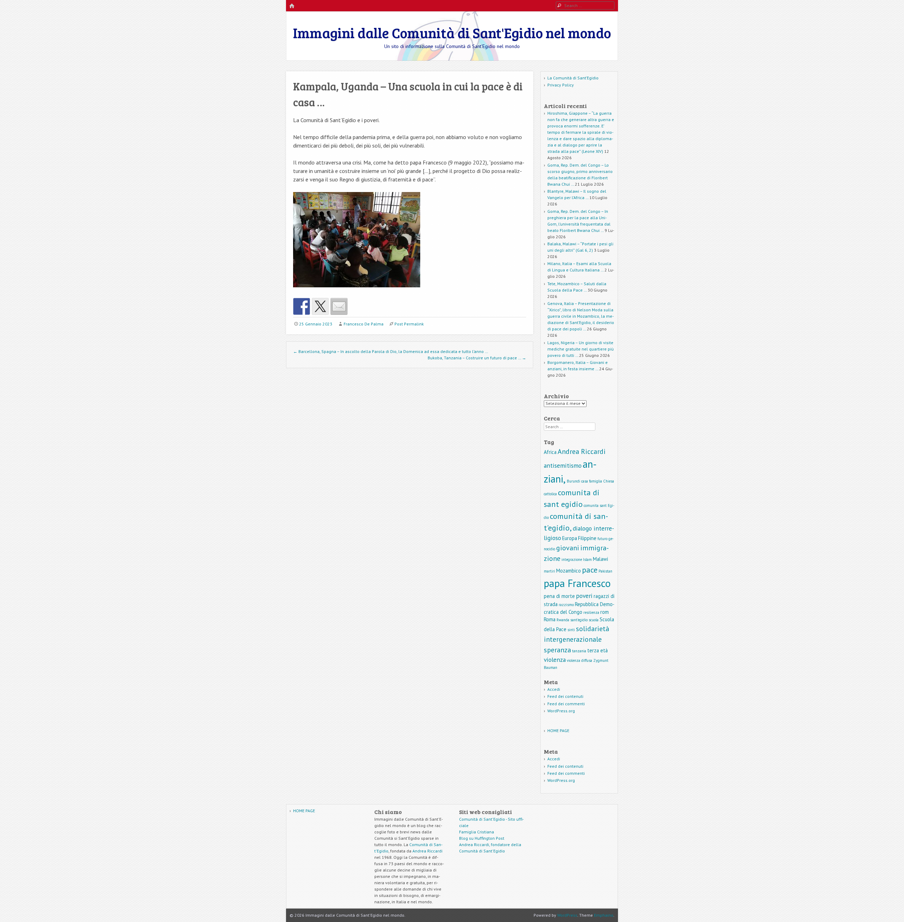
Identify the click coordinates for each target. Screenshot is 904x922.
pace (589, 569)
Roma (549, 619)
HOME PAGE (558, 730)
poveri (584, 596)
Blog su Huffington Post (481, 838)
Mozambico (568, 570)
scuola (594, 619)
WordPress (567, 915)
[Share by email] (339, 306)
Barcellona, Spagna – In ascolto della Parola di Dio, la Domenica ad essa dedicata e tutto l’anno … (390, 351)
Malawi (600, 559)
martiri (549, 571)
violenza (555, 659)
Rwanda (563, 619)
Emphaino (603, 915)
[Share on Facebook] (301, 306)
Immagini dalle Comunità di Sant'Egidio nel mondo (452, 32)
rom (604, 612)
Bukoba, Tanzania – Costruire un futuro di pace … (477, 357)
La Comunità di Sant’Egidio (573, 77)
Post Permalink (409, 324)
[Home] (292, 6)
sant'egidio (579, 619)
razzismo (566, 604)
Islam (587, 559)
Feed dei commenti (566, 703)
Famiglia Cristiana (476, 831)
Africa (550, 452)
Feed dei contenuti (565, 696)
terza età (597, 650)
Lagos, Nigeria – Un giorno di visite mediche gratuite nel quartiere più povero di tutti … (580, 349)
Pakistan (605, 571)
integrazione (571, 559)
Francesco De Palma (363, 324)
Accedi (553, 689)
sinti (571, 629)
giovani (567, 547)
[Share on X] (320, 306)
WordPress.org (561, 710)
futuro (602, 538)
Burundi (573, 481)
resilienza (591, 612)
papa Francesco (577, 583)
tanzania (579, 650)
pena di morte (559, 596)
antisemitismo (563, 465)
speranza (557, 649)
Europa (569, 538)
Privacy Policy (560, 85)
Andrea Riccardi (582, 451)
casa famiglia (591, 481)
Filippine (587, 538)
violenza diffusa (579, 660)
